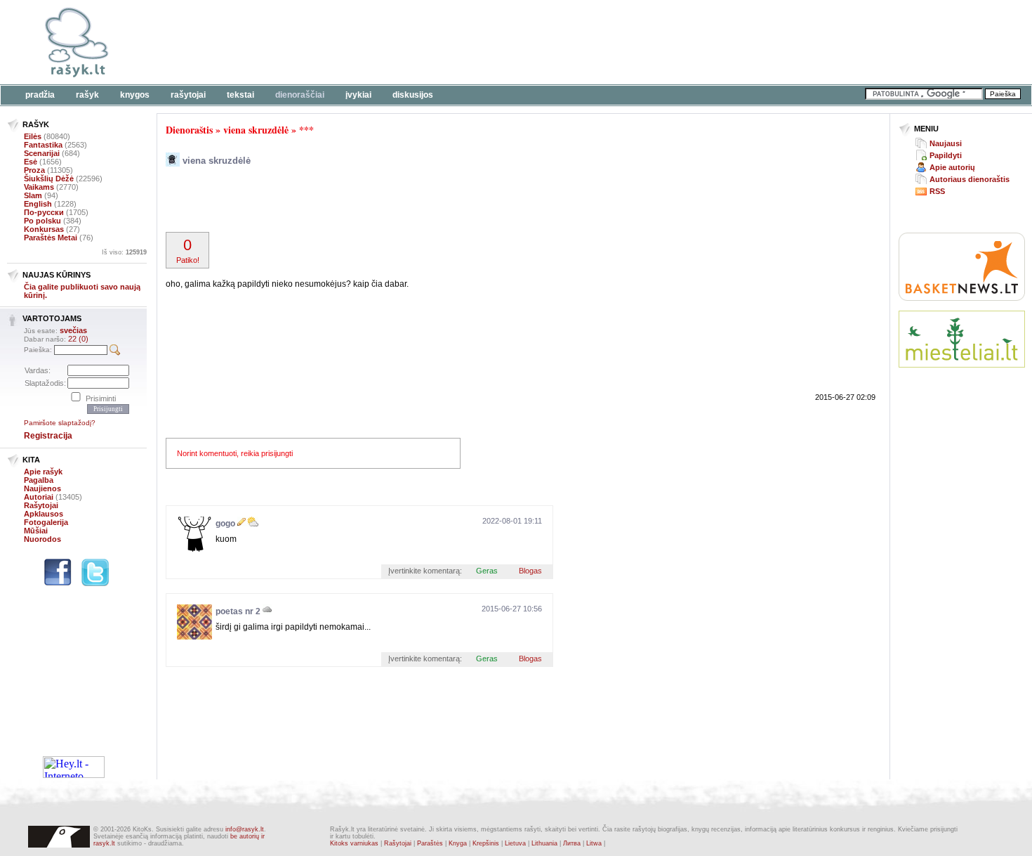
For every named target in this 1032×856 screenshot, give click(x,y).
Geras (487, 570)
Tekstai (240, 95)
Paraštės (430, 843)
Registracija (48, 436)
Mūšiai (36, 530)
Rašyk (87, 95)
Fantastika (43, 145)
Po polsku (42, 220)
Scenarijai (42, 153)
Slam (33, 195)
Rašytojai (188, 95)
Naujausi (946, 143)
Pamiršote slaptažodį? (59, 423)
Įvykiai (358, 95)
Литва (572, 843)
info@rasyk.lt (244, 829)
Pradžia (40, 95)
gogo (225, 523)
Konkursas (44, 229)
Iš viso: (124, 252)
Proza (34, 170)
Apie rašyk (43, 471)
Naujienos (42, 488)
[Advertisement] (431, 42)
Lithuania (544, 843)
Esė (30, 161)
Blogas (530, 570)
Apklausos (43, 514)
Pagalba (38, 480)
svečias (73, 330)
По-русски (44, 212)
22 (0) (78, 339)
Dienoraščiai (299, 95)
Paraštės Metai (50, 237)
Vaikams (39, 187)
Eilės (32, 136)
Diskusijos (412, 95)
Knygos (135, 95)
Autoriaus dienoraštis (970, 179)
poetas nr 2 (238, 611)
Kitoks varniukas (354, 843)
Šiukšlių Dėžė (49, 178)
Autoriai (38, 497)
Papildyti (946, 155)
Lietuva (515, 843)
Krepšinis (485, 843)
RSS (937, 191)
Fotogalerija (46, 522)
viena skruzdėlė (256, 129)
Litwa (594, 843)
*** (306, 129)
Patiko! (187, 250)
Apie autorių (952, 167)
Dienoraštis (189, 129)
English (38, 204)
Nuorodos (42, 539)
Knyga (458, 843)
